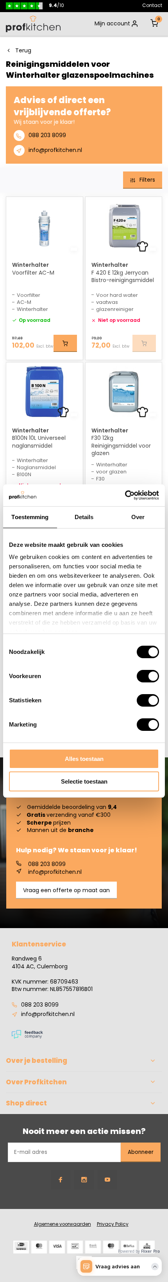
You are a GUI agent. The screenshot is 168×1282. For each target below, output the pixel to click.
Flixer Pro (150, 1251)
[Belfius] (129, 1247)
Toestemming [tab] (29, 517)
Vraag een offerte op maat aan (66, 890)
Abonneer (141, 1152)
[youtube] (107, 1179)
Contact (152, 5)
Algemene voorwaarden (62, 1224)
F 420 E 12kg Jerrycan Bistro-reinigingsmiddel (122, 276)
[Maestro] (111, 1247)
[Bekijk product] (65, 343)
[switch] (148, 676)
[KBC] (147, 1247)
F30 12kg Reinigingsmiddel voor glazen (121, 445)
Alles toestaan (84, 758)
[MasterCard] (39, 1247)
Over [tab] (138, 517)
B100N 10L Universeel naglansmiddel (39, 442)
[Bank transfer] (93, 1247)
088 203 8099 (47, 135)
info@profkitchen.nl (55, 150)
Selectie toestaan (84, 781)
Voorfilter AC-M (33, 273)
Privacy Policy (113, 1224)
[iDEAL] (21, 1247)
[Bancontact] (75, 1247)
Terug (23, 50)
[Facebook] (60, 1179)
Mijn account (112, 23)
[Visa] (57, 1247)
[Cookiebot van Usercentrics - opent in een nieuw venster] (125, 495)
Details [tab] (84, 517)
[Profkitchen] (33, 24)
